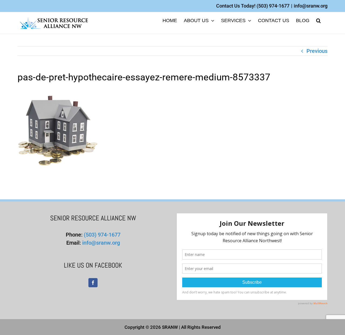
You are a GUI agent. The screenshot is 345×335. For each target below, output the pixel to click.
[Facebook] (93, 282)
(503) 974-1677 (273, 6)
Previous (316, 51)
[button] (318, 20)
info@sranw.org (310, 6)
